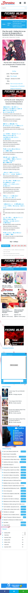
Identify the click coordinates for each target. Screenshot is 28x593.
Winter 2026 (13, 542)
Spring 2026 (13, 539)
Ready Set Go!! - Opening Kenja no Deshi (18, 287)
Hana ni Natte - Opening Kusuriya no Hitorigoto (7, 311)
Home (3, 24)
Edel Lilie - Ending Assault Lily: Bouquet (7, 286)
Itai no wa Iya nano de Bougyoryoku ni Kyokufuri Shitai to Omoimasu (17, 86)
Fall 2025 (13, 544)
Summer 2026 (13, 537)
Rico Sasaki (13, 76)
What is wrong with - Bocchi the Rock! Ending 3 (19, 311)
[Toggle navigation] (25, 2)
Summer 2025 (13, 547)
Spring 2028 (13, 532)
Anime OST (9, 24)
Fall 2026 (13, 535)
